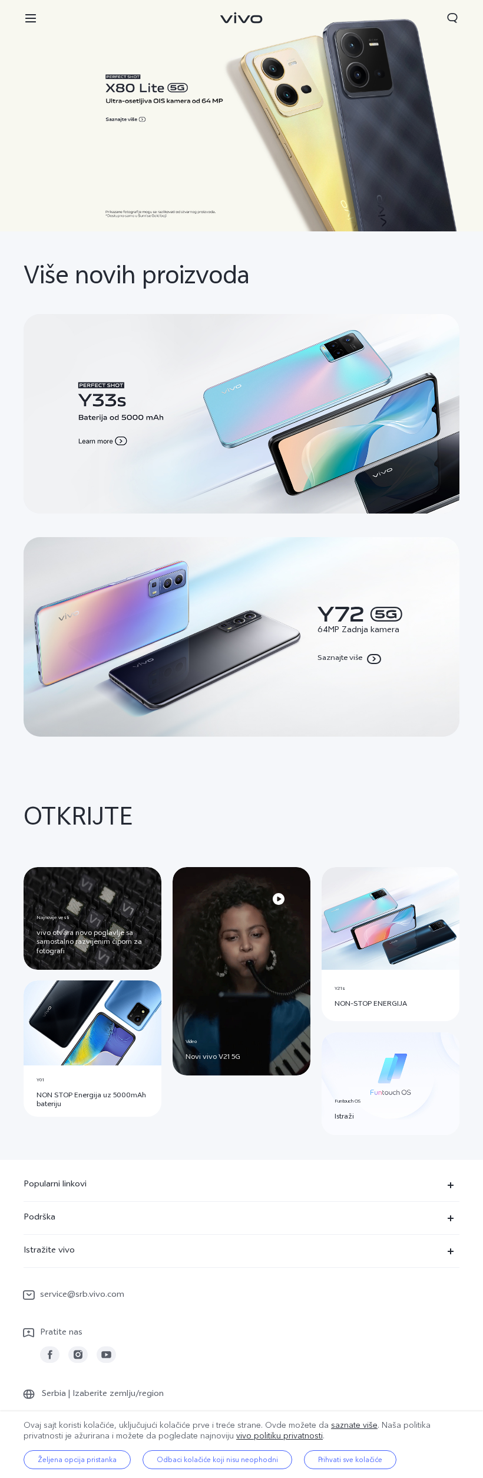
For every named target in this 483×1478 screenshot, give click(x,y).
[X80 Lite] (241, 115)
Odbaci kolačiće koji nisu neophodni (217, 1459)
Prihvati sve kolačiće (350, 1459)
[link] (49, 1354)
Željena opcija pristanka (77, 1459)
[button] (30, 17)
